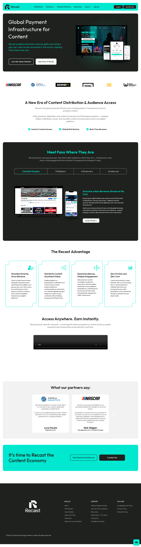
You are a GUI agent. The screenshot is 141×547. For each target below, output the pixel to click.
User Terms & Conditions (99, 509)
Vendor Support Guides (99, 506)
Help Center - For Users (99, 515)
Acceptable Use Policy (125, 506)
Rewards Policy (122, 512)
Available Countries (97, 521)
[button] (50, 7)
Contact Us (95, 518)
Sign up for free (70, 515)
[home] (12, 7)
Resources (78, 7)
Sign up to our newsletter (73, 521)
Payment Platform (64, 7)
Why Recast (38, 7)
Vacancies (68, 518)
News (66, 506)
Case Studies (69, 512)
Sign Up (96, 7)
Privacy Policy (122, 509)
